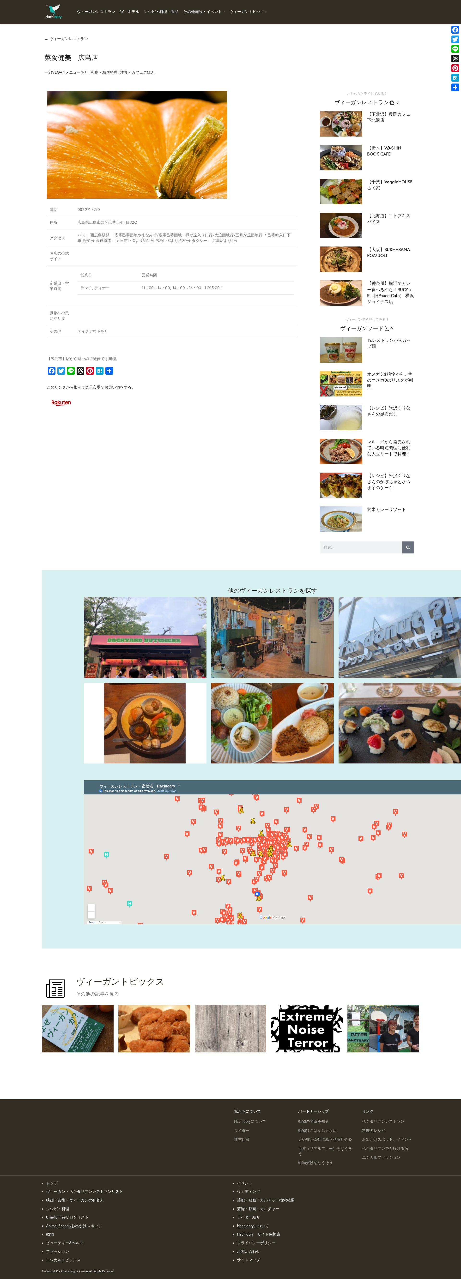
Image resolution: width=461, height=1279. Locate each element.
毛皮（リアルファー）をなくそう (325, 1151)
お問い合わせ (248, 1251)
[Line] (455, 49)
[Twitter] (455, 39)
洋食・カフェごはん (137, 72)
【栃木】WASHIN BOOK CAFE (384, 151)
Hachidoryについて (250, 1121)
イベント (244, 1183)
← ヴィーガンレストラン (66, 39)
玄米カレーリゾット (386, 509)
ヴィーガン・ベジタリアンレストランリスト (84, 1191)
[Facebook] (455, 30)
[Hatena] (455, 78)
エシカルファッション (381, 1157)
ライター (241, 1130)
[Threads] (455, 58)
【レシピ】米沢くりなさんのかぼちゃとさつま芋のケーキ (388, 482)
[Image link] (61, 402)
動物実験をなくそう (315, 1162)
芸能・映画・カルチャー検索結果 (266, 1200)
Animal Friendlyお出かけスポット (74, 1226)
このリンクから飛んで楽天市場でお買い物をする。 (91, 387)
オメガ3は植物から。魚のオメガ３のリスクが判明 (390, 380)
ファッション (57, 1251)
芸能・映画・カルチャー (258, 1209)
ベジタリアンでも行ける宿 (385, 1148)
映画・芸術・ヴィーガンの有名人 (75, 1200)
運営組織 (241, 1139)
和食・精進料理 (104, 72)
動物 (50, 1234)
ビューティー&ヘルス (64, 1243)
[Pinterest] (455, 68)
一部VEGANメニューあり (66, 72)
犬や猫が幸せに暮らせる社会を (325, 1139)
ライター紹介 (248, 1217)
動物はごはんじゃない (317, 1130)
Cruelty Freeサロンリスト (67, 1217)
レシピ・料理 (57, 1209)
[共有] (455, 87)
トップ (52, 1183)
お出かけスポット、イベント (387, 1139)
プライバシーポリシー (256, 1243)
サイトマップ (248, 1260)
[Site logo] (53, 11)
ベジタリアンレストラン (383, 1121)
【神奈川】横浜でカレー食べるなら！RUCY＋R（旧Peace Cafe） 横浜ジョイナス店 (390, 292)
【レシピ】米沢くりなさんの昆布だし (388, 411)
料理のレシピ (373, 1130)
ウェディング (248, 1191)
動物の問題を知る (313, 1121)
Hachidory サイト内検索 (258, 1234)
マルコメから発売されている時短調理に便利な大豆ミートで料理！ (388, 448)
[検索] (408, 547)
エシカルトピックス (63, 1260)
